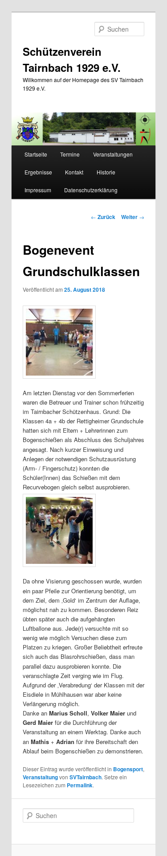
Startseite (35, 154)
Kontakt (74, 172)
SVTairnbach (85, 777)
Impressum (37, 190)
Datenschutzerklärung (91, 190)
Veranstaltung (40, 777)
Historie (106, 172)
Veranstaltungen (113, 154)
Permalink (80, 785)
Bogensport (128, 769)
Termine (70, 154)
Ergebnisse (38, 172)
